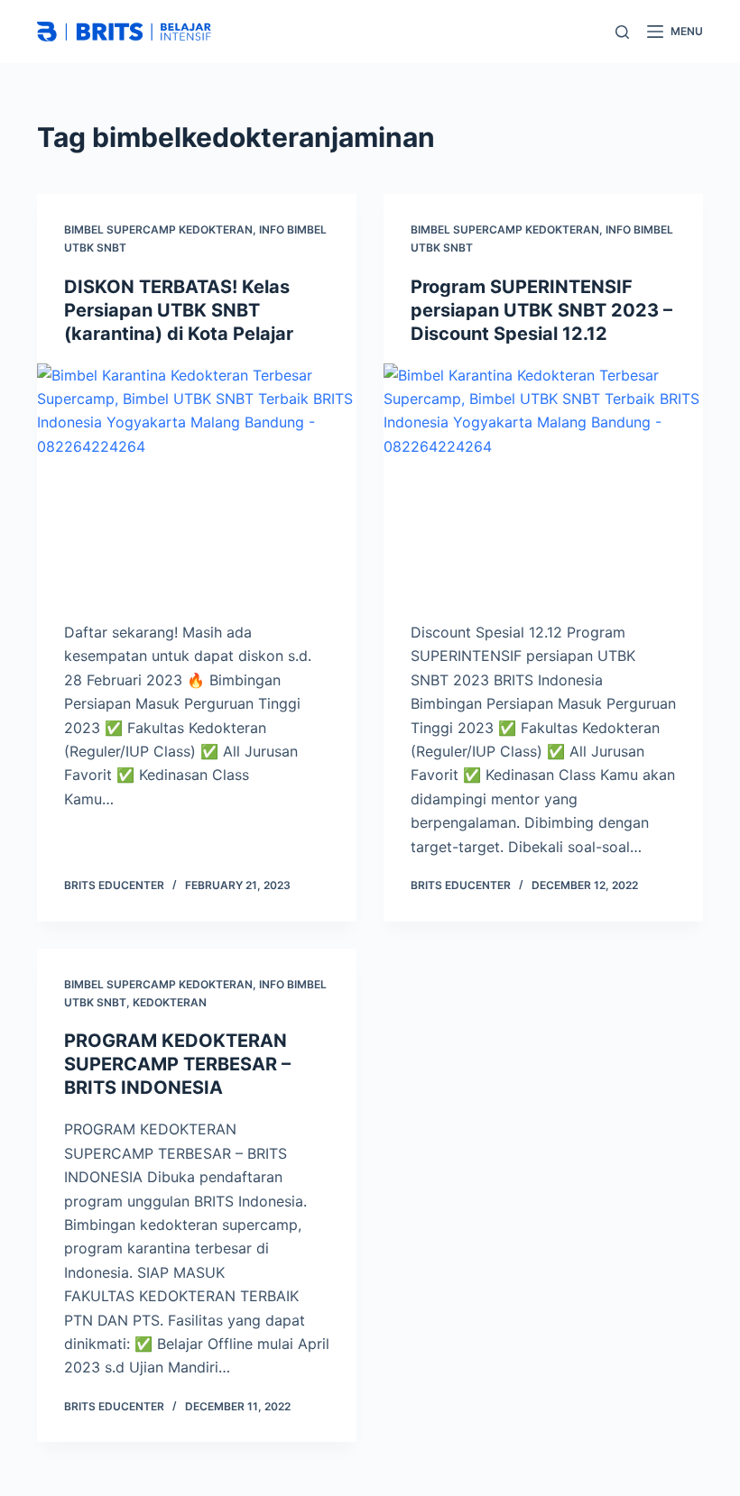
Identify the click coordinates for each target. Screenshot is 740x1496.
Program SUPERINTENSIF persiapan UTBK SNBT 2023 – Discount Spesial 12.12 (541, 310)
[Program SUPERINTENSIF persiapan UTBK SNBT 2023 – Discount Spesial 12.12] (543, 483)
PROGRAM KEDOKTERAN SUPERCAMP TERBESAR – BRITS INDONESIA (177, 1064)
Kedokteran (170, 1002)
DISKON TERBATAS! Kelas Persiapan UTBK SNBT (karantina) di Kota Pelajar (178, 310)
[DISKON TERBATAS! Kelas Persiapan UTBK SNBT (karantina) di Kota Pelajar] (196, 483)
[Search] (622, 32)
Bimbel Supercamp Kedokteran (158, 229)
